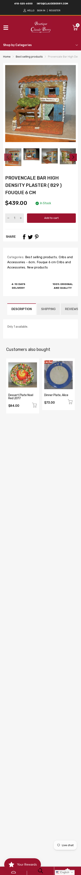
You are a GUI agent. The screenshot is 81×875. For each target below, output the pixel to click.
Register (54, 10)
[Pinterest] (36, 236)
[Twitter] (30, 236)
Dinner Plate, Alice (56, 395)
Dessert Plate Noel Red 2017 (20, 396)
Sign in (41, 10)
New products (37, 267)
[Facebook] (24, 236)
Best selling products (40, 257)
